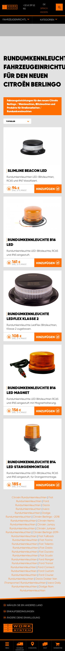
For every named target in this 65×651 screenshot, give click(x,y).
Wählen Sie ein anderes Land (24, 605)
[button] (17, 121)
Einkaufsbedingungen (20, 611)
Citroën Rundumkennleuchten (29, 497)
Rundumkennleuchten (19, 111)
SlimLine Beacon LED (27, 171)
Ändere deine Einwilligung (23, 617)
